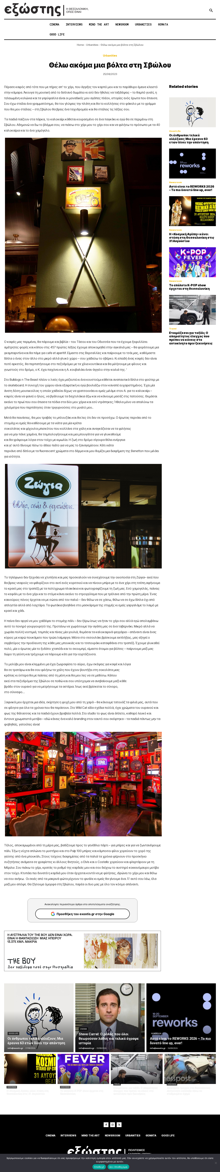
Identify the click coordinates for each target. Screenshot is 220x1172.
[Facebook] (106, 1124)
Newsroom (175, 182)
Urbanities (92, 44)
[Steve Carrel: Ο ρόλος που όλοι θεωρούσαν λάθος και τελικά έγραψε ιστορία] (110, 1017)
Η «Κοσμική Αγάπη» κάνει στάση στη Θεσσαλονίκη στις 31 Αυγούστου (191, 237)
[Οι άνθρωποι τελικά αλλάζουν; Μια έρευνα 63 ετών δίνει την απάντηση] (192, 112)
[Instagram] (112, 1124)
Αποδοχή (99, 1166)
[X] (119, 1124)
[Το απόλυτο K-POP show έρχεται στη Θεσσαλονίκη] (192, 262)
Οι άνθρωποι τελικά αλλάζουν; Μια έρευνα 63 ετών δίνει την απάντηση (188, 139)
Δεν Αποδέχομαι (118, 1166)
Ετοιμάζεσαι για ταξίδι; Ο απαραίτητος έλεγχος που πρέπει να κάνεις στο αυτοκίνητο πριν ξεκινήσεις (191, 338)
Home (80, 44)
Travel (173, 329)
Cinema (83, 1029)
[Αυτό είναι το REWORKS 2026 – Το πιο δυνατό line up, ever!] (192, 163)
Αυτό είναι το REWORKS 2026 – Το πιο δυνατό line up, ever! (191, 188)
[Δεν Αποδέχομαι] (215, 1163)
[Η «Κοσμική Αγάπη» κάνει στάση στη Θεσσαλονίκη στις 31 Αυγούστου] (192, 211)
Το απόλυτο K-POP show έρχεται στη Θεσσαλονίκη (189, 287)
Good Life (175, 131)
